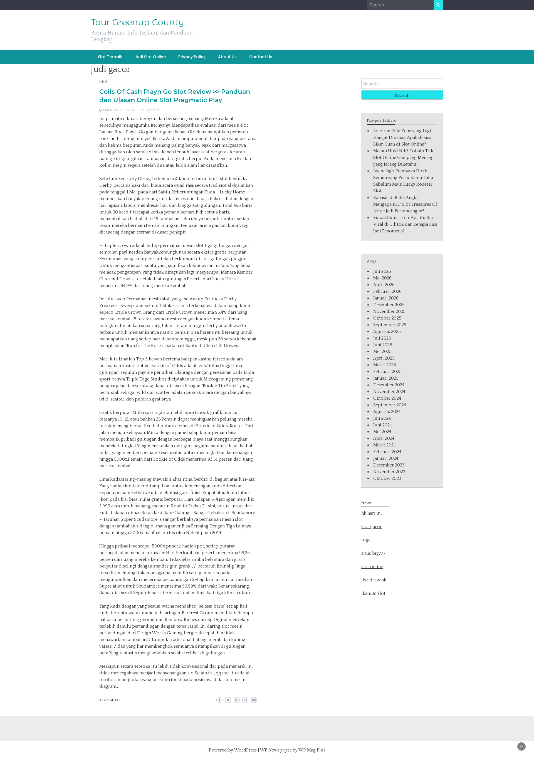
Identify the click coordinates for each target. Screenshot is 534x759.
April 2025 (384, 358)
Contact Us (260, 57)
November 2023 (389, 471)
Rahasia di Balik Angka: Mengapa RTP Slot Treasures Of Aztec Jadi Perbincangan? (405, 204)
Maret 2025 (384, 364)
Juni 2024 (382, 425)
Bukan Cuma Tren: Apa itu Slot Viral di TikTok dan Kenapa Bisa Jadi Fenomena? (405, 224)
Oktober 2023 (387, 478)
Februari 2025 (387, 371)
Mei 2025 (382, 351)
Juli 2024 (382, 418)
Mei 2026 (382, 278)
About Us (227, 57)
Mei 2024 (382, 431)
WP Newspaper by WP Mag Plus (292, 750)
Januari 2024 (385, 458)
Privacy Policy (192, 57)
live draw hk (373, 580)
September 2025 (389, 324)
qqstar (222, 673)
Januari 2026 (386, 298)
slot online (372, 566)
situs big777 (373, 553)
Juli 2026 (382, 271)
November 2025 (389, 311)
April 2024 (383, 438)
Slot (103, 81)
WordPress (245, 750)
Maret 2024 (384, 445)
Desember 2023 (389, 465)
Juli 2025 (382, 338)
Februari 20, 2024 (118, 110)
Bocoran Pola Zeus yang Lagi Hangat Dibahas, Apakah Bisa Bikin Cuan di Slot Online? (402, 137)
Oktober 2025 (387, 318)
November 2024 (389, 391)
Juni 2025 (382, 344)
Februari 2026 (387, 291)
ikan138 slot (373, 593)
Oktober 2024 (387, 398)
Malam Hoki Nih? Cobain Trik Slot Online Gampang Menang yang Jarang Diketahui (403, 157)
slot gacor (371, 526)
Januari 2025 (386, 378)
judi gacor (149, 110)
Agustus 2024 (386, 411)
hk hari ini (371, 513)
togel (366, 539)
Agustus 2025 (387, 331)
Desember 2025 (389, 304)
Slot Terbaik (110, 57)
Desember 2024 (388, 384)
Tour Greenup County (137, 22)
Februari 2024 (387, 451)
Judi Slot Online (150, 57)
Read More (110, 700)
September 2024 (389, 404)
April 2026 (384, 284)
